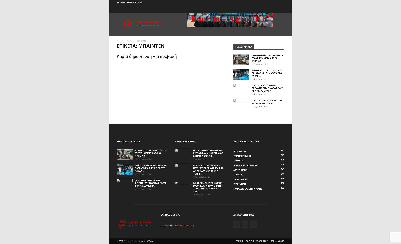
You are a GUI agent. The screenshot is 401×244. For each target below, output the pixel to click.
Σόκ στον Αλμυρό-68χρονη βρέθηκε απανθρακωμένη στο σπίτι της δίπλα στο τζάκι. (208, 187)
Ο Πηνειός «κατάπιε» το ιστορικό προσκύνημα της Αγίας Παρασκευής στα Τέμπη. (208, 169)
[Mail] (276, 2)
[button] (266, 2)
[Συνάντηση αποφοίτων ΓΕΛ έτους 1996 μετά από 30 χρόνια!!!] (241, 59)
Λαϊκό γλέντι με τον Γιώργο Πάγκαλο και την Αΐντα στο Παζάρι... (267, 73)
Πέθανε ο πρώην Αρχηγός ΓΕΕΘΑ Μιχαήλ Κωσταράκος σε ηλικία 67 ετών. (208, 153)
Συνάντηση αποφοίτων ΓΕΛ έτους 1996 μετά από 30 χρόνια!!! (267, 58)
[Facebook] (271, 2)
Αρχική (120, 41)
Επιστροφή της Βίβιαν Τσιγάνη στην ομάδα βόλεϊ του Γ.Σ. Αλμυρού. (267, 88)
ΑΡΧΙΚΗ (239, 241)
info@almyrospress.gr (184, 225)
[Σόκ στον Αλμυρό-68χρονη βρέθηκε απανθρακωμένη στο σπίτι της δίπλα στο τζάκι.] (183, 187)
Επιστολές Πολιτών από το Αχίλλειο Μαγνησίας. (267, 102)
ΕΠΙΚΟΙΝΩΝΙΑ (277, 241)
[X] (281, 2)
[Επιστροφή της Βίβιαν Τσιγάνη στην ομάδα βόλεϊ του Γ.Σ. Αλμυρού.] (241, 89)
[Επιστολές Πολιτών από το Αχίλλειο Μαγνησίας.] (241, 104)
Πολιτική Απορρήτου (257, 241)
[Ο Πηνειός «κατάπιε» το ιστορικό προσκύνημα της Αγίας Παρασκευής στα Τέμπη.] (183, 169)
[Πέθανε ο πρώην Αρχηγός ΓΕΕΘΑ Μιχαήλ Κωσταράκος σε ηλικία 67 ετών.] (183, 154)
